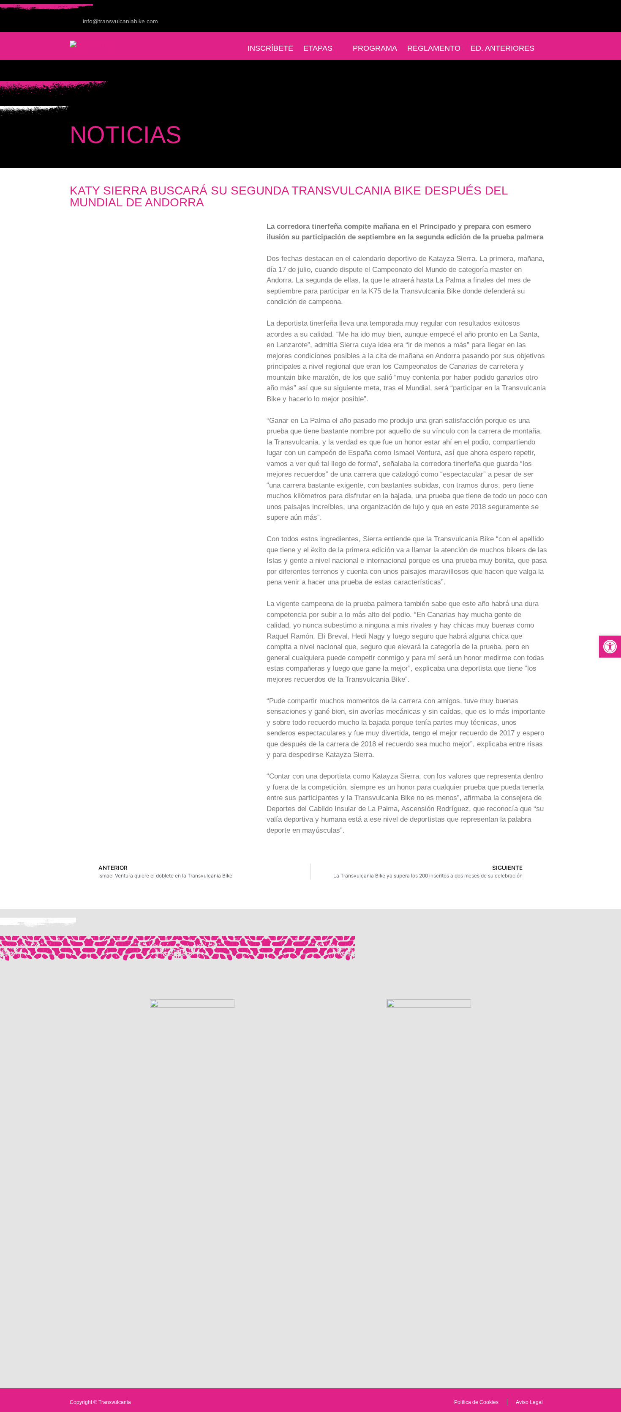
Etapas (317, 48)
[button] (610, 647)
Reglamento (433, 48)
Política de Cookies (476, 1402)
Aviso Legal (529, 1402)
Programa (375, 48)
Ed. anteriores (502, 48)
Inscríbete (270, 48)
